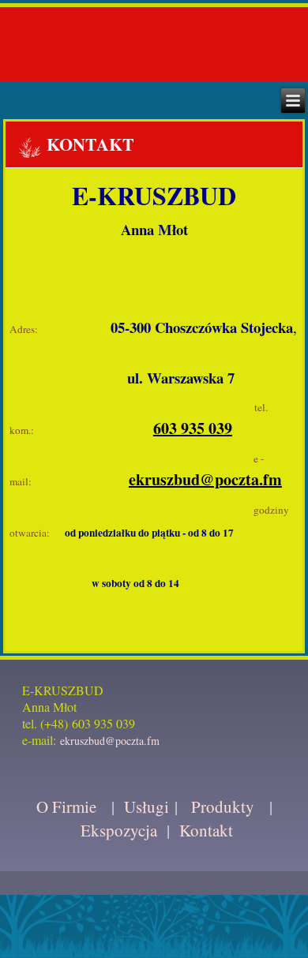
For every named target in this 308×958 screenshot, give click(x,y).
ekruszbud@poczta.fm (205, 479)
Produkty (222, 806)
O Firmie (66, 806)
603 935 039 (192, 428)
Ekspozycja (119, 830)
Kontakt (206, 830)
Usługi (146, 806)
